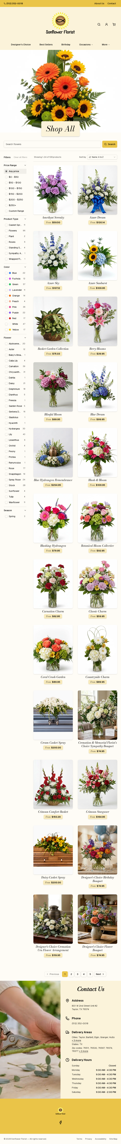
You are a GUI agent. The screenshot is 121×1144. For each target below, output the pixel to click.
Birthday (65, 44)
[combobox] (102, 157)
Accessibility (100, 1139)
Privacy (88, 1139)
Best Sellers (46, 44)
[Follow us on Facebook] (60, 1122)
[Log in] (106, 24)
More (104, 44)
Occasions (85, 44)
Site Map (113, 1139)
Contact (111, 3)
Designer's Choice (21, 44)
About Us (99, 3)
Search (111, 144)
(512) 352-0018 (14, 3)
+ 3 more (76, 1040)
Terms (79, 1139)
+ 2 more (83, 1051)
